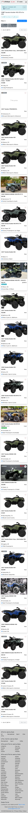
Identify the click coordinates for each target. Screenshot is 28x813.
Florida (3, 763)
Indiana (3, 768)
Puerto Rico (18, 789)
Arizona (3, 758)
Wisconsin (4, 799)
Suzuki (3, 751)
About (24, 811)
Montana (3, 778)
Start (24, 7)
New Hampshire (19, 780)
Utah (16, 794)
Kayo (2, 749)
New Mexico (18, 782)
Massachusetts (19, 773)
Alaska (17, 756)
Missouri (17, 777)
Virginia (17, 796)
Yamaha (17, 751)
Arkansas (17, 758)
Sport (17, 734)
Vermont (3, 796)
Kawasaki (17, 748)
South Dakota (5, 792)
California (3, 760)
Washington (4, 797)
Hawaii (17, 765)
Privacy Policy (18, 811)
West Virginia (18, 797)
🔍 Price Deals (6, 16)
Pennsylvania (4, 789)
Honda (3, 748)
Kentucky (17, 770)
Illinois (16, 767)
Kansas (3, 770)
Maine (16, 772)
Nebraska (17, 778)
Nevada (3, 780)
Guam (2, 765)
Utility (21, 741)
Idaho (2, 767)
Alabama (3, 756)
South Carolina (19, 790)
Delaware (17, 761)
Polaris (17, 749)
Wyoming (17, 799)
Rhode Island (4, 790)
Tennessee (18, 792)
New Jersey (4, 782)
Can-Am (17, 746)
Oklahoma (4, 787)
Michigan (3, 775)
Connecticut (4, 761)
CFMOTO (3, 746)
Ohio (16, 785)
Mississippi (4, 777)
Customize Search (22, 20)
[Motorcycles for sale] (11, 1)
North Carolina (19, 784)
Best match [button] (23, 29)
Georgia (17, 763)
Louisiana (3, 772)
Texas (2, 794)
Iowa (16, 768)
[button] (3, 41)
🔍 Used (15, 16)
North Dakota (5, 785)
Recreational (10, 734)
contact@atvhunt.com (14, 808)
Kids (24, 734)
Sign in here (22, 804)
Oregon (17, 787)
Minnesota (18, 775)
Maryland (3, 773)
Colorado (17, 760)
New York (3, 784)
